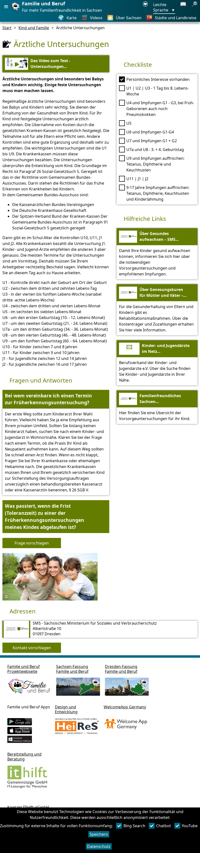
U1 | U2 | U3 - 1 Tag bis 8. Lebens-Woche (157, 91)
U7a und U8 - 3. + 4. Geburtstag (155, 149)
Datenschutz (98, 846)
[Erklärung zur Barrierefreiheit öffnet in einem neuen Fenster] (145, 7)
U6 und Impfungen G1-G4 (150, 132)
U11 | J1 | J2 (137, 178)
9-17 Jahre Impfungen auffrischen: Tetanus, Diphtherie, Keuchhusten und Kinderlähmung (157, 193)
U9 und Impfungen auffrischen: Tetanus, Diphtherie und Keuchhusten (155, 164)
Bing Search (134, 825)
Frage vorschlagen (32, 543)
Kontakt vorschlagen (32, 647)
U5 (128, 123)
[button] (55, 399)
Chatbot (163, 825)
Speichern (99, 834)
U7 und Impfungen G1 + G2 (151, 140)
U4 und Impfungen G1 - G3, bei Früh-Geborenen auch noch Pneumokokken (160, 108)
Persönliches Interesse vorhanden (158, 79)
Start (6, 27)
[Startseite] (16, 10)
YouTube (190, 825)
